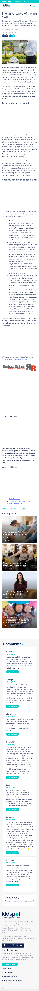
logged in (17, 901)
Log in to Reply (12, 672)
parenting (23, 508)
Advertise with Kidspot (9, 976)
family (5, 508)
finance (13, 508)
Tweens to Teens (6, 1)
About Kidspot (7, 968)
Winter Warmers (17, 1)
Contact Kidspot (7, 972)
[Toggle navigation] (33, 5)
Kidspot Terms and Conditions (12, 980)
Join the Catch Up (10, 964)
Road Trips (26, 1)
